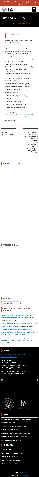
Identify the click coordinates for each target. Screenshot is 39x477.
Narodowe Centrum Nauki (10, 430)
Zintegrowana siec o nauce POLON (13, 426)
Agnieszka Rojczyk (13, 37)
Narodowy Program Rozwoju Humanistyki (15, 433)
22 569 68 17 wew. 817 (10, 2)
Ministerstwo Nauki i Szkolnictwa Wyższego (16, 419)
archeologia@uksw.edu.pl (28, 2)
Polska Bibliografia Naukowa (11, 440)
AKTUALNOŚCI (11, 120)
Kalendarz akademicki (9, 463)
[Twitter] (19, 4)
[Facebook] (16, 4)
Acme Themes (24, 475)
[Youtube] (22, 4)
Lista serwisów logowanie (10, 460)
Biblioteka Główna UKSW (10, 456)
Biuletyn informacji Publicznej (11, 453)
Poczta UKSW (7, 450)
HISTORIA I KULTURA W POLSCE (16, 309)
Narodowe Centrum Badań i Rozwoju (14, 437)
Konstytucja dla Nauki (8, 423)
